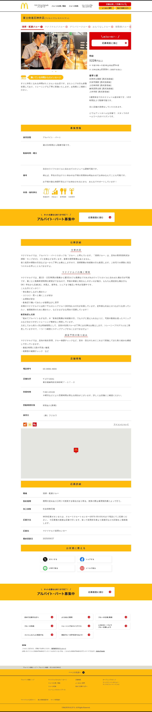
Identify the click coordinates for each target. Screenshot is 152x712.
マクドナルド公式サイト (28, 700)
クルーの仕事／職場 (59, 6)
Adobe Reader (100, 651)
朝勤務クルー (122, 27)
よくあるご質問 (106, 8)
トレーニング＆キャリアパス (87, 6)
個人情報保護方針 (43, 700)
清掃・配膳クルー (31, 27)
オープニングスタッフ (109, 679)
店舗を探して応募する (115, 4)
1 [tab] (52, 71)
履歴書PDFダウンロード (58, 648)
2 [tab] (56, 71)
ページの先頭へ (75, 672)
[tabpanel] (54, 50)
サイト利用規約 (55, 700)
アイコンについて (121, 424)
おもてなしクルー (101, 27)
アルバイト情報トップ (27, 679)
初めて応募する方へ (123, 8)
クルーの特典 (73, 6)
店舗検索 (78, 679)
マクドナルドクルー (55, 27)
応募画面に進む (110, 43)
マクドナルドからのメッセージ (41, 6)
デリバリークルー (79, 27)
